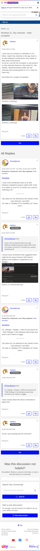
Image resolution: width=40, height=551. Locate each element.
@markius (5, 178)
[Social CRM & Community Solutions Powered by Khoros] (34, 546)
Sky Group (4, 534)
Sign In (37, 3)
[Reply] (35, 136)
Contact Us (35, 533)
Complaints (4, 533)
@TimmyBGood (9, 239)
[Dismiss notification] (37, 7)
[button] (37, 41)
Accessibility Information (31, 531)
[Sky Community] (11, 2)
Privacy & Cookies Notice (8, 531)
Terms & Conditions (33, 529)
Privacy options (5, 529)
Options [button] (3, 29)
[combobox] (18, 15)
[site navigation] (2, 3)
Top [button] (21, 525)
